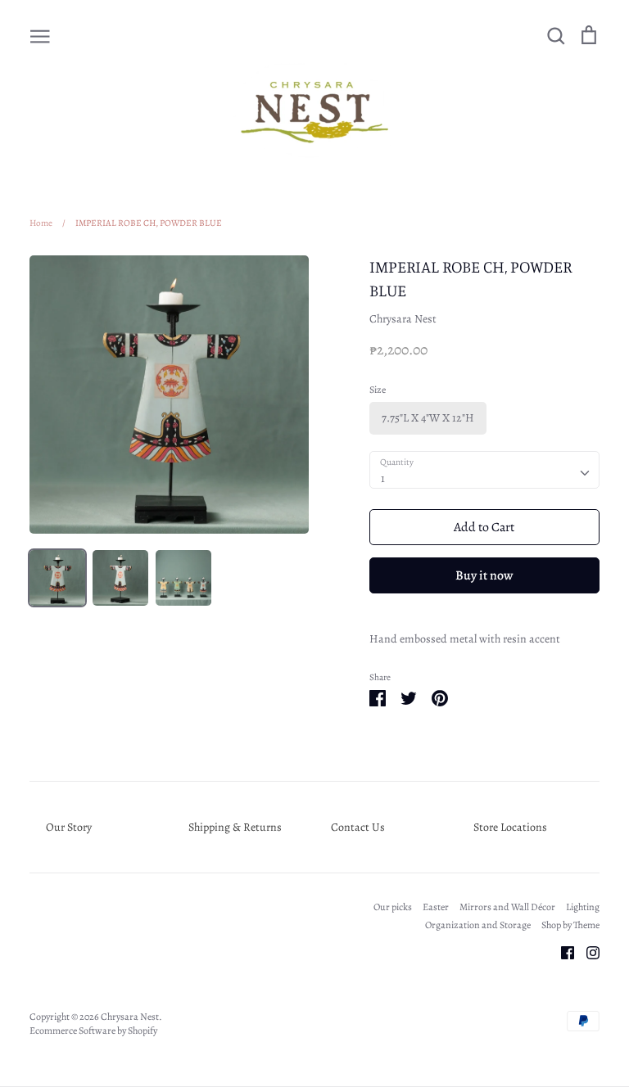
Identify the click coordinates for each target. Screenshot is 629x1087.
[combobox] (484, 470)
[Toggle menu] (40, 35)
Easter (436, 906)
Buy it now (484, 575)
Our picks (392, 906)
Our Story (69, 827)
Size (377, 389)
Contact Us (358, 827)
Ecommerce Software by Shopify (93, 1030)
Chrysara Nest (403, 319)
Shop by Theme (570, 924)
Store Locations (510, 827)
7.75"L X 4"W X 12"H (428, 418)
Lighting (583, 906)
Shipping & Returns (235, 827)
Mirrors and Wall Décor (507, 906)
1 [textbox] (383, 478)
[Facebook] (561, 951)
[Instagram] (587, 951)
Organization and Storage (478, 924)
